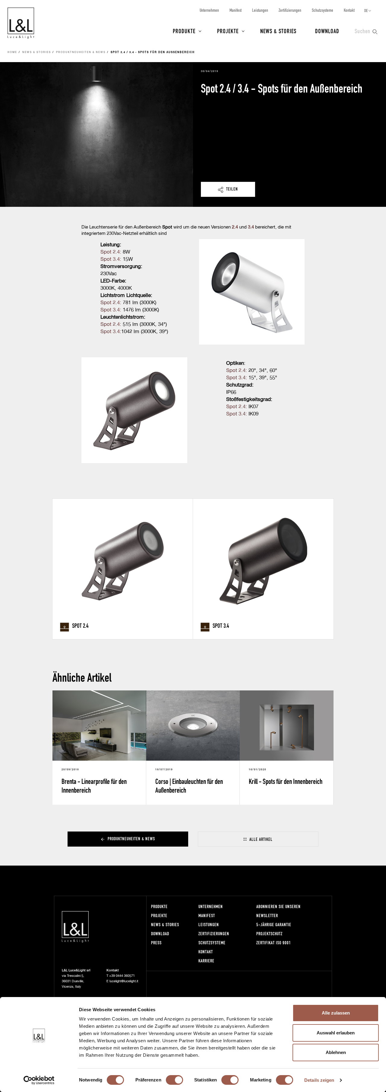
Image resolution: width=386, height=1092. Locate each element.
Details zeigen (319, 1080)
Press (156, 942)
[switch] (174, 1080)
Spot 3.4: (110, 259)
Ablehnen (336, 1052)
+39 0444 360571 (122, 975)
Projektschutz (269, 933)
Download (327, 31)
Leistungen (260, 10)
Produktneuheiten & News (81, 52)
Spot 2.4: (110, 252)
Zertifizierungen (290, 10)
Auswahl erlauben (336, 1032)
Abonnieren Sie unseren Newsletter (278, 911)
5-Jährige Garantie (273, 924)
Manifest (235, 10)
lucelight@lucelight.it (123, 981)
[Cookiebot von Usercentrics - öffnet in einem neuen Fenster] (39, 1080)
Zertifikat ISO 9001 (273, 942)
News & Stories (278, 31)
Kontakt (349, 10)
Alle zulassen (336, 1012)
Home (12, 52)
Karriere (206, 960)
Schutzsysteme (322, 10)
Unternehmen (209, 10)
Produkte (184, 31)
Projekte (228, 31)
